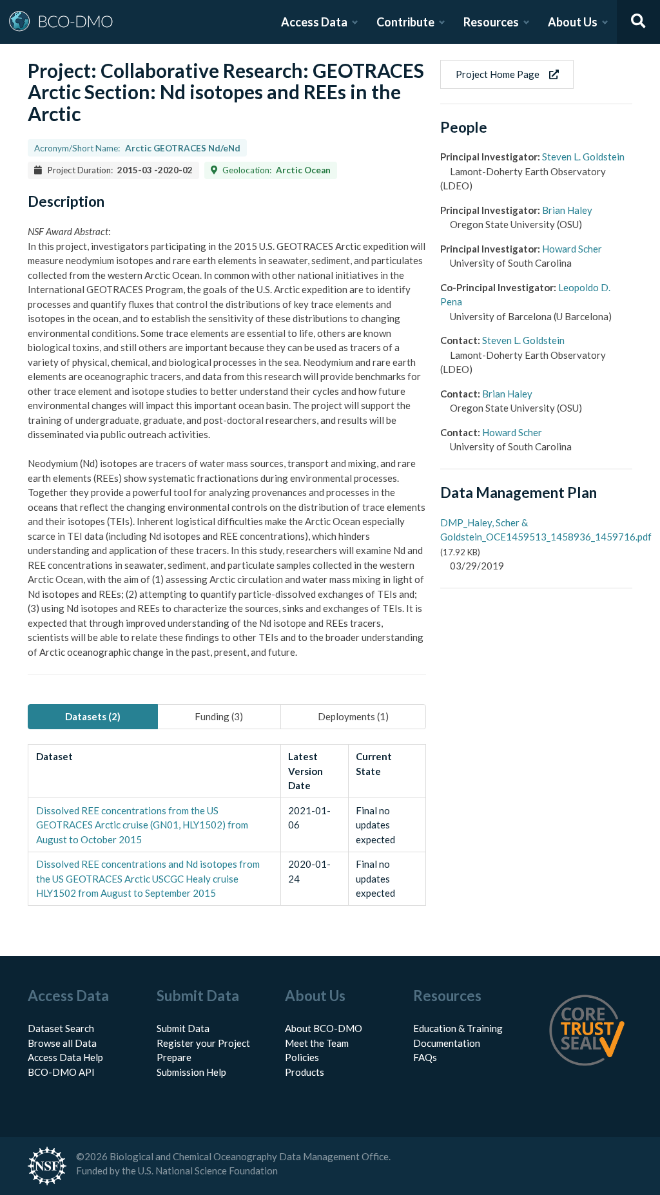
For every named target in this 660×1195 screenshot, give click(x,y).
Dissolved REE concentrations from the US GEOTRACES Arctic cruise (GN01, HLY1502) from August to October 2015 (142, 825)
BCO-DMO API (61, 1072)
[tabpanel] (226, 825)
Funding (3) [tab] (219, 716)
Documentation (446, 1043)
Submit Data (183, 1028)
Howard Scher (572, 248)
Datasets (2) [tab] (93, 716)
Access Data (314, 22)
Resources (491, 22)
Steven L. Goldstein (583, 156)
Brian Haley (567, 210)
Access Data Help (65, 1057)
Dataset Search (61, 1028)
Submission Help (191, 1072)
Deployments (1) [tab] (353, 716)
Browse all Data (62, 1043)
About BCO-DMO (323, 1028)
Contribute (405, 22)
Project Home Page (497, 74)
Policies (302, 1057)
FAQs (425, 1057)
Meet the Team (317, 1043)
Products (304, 1072)
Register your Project (203, 1043)
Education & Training (458, 1028)
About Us (572, 22)
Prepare (174, 1057)
